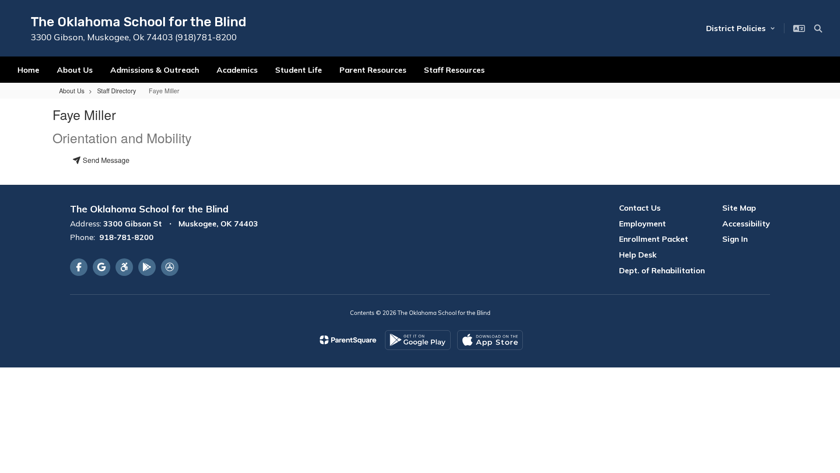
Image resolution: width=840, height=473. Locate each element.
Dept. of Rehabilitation (662, 270)
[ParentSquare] (348, 339)
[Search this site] (818, 28)
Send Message (105, 160)
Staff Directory (116, 90)
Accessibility (746, 224)
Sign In (735, 239)
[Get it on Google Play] (418, 340)
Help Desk (638, 255)
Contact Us (640, 208)
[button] (740, 28)
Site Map (739, 208)
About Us (71, 90)
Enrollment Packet (653, 239)
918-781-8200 (126, 237)
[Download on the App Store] (490, 340)
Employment (642, 224)
